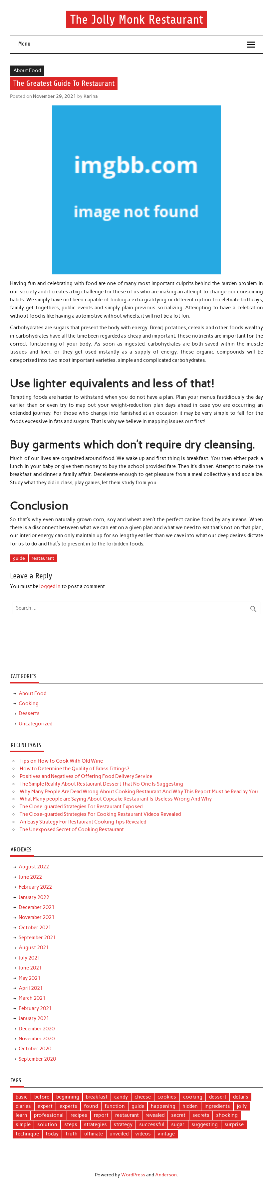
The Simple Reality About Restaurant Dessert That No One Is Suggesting (101, 784)
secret (178, 1115)
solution (47, 1124)
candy (121, 1097)
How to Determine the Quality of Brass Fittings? (74, 769)
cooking (192, 1097)
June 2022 (30, 877)
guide (19, 558)
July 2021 (29, 958)
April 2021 (31, 988)
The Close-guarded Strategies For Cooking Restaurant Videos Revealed (100, 814)
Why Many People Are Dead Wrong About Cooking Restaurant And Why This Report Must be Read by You (139, 792)
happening (163, 1106)
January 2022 (34, 897)
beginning (67, 1097)
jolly (242, 1106)
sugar (177, 1124)
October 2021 (35, 928)
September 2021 (37, 938)
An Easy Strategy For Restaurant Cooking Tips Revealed (83, 822)
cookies (166, 1097)
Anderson (166, 1174)
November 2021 (37, 917)
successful (151, 1124)
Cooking (29, 703)
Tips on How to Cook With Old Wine (61, 761)
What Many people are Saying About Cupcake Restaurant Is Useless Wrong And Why (116, 799)
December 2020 (37, 1029)
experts (68, 1106)
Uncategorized (35, 724)
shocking (227, 1115)
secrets (200, 1115)
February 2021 (35, 1008)
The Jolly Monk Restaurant (136, 19)
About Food (27, 71)
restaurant (43, 558)
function (115, 1106)
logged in (50, 586)
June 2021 (30, 968)
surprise (234, 1124)
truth (72, 1134)
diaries (23, 1106)
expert (45, 1106)
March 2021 (32, 998)
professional (49, 1115)
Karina (91, 96)
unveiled (119, 1134)
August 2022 (34, 867)
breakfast (97, 1097)
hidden (190, 1106)
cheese (143, 1097)
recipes (79, 1115)
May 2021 (30, 978)
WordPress (133, 1174)
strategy (123, 1124)
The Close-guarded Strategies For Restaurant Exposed (81, 807)
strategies (95, 1124)
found (91, 1106)
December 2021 (37, 907)
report (101, 1115)
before (41, 1097)
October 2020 (35, 1049)
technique (27, 1134)
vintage (166, 1134)
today (52, 1134)
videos (143, 1134)
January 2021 (34, 1018)
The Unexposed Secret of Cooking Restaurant (72, 829)
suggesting (204, 1124)
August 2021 (34, 948)
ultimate (93, 1134)
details (240, 1097)
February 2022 (35, 887)
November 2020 (37, 1039)
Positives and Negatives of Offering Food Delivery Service (86, 776)
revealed (154, 1115)
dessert (217, 1097)
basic (22, 1097)
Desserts (29, 713)
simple (23, 1124)
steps (70, 1124)
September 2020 (37, 1059)
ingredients (217, 1106)
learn (21, 1115)
